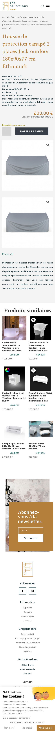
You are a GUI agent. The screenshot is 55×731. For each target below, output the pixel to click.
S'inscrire (31, 538)
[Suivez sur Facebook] (22, 591)
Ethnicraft (7, 254)
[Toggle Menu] (48, 7)
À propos (27, 607)
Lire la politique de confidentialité (17, 718)
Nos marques (27, 616)
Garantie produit (27, 647)
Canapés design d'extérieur (25, 21)
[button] (48, 145)
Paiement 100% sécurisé (27, 642)
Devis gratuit (27, 634)
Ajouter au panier (32, 131)
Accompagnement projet (27, 638)
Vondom (14, 354)
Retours (27, 651)
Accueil (5, 17)
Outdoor (14, 17)
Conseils (28, 612)
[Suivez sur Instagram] (32, 591)
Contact (28, 620)
